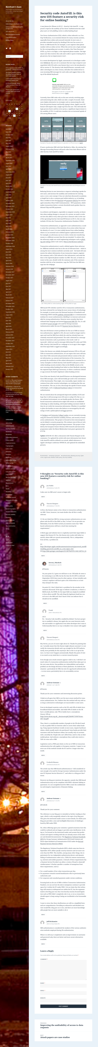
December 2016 (10, 303)
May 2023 (8, 152)
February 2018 (10, 266)
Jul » (19, 118)
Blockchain (9, 434)
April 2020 (8, 197)
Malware (8, 480)
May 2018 (8, 258)
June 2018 (8, 255)
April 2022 (8, 169)
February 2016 (10, 332)
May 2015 (8, 358)
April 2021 (8, 183)
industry (75, 200)
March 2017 (9, 295)
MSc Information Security (13, 34)
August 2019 (9, 215)
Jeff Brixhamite (52, 921)
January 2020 (9, 200)
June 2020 (8, 195)
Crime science (9, 440)
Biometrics (9, 431)
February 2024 (10, 149)
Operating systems (11, 497)
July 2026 (8, 129)
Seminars (8, 517)
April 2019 (8, 226)
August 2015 (9, 349)
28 (14, 115)
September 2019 (10, 212)
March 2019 (9, 229)
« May (9, 118)
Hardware (8, 457)
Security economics (11, 511)
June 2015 (8, 355)
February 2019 (10, 232)
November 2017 (10, 275)
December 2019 (10, 203)
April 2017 (8, 292)
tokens (70, 388)
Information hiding (11, 460)
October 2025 (9, 135)
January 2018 (9, 269)
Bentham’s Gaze (13, 7)
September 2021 (10, 172)
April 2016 (8, 326)
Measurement (9, 483)
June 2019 (8, 220)
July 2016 (8, 318)
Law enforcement (10, 471)
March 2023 (9, 157)
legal (64, 411)
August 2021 (9, 175)
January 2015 (9, 369)
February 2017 (10, 298)
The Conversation (10, 526)
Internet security (10, 469)
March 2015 (9, 363)
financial (60, 200)
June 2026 (8, 132)
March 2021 (9, 186)
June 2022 (8, 166)
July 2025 (8, 137)
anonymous (9, 386)
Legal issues (9, 474)
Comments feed (10, 545)
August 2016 (9, 315)
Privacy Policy (9, 40)
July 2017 (8, 283)
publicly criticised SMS (65, 315)
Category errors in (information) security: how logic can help (14, 394)
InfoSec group (9, 463)
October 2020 (9, 189)
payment (69, 200)
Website (42, 998)
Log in (7, 539)
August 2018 (9, 249)
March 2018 (9, 263)
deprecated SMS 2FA (70, 321)
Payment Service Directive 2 (71, 326)
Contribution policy (11, 37)
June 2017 (8, 286)
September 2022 (10, 160)
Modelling (8, 491)
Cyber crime (9, 449)
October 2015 (9, 343)
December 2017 (10, 272)
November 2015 (10, 340)
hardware (64, 388)
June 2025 (8, 140)
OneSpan (45, 415)
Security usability (10, 514)
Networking (9, 494)
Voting (7, 529)
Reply (43, 497)
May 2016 (8, 323)
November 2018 (10, 240)
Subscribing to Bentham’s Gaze (14, 24)
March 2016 (9, 329)
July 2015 (8, 352)
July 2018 (8, 252)
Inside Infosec (9, 466)
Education (8, 451)
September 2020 (10, 192)
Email (42, 990)
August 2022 (9, 163)
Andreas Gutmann (55, 455)
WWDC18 (47, 63)
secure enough (52, 324)
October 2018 (9, 243)
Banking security (10, 429)
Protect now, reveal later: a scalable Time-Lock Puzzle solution (13, 91)
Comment (44, 959)
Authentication (10, 426)
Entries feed (9, 542)
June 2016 (8, 320)
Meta (7, 486)
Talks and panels (10, 523)
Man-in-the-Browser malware (73, 242)
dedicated (57, 388)
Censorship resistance (12, 437)
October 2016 (9, 309)
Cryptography (9, 446)
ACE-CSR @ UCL (10, 31)
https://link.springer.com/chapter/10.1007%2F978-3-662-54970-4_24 (64, 551)
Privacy (8, 503)
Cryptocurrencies (10, 443)
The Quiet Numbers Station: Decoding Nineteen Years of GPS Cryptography (13, 74)
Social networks (10, 520)
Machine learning (10, 477)
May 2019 (8, 223)
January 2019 (9, 235)
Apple (66, 93)
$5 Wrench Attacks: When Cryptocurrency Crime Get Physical (13, 85)
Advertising (9, 423)
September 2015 (10, 346)
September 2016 (10, 312)
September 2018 (10, 246)
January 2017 (9, 300)
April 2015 (8, 360)
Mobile (8, 489)
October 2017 (9, 278)
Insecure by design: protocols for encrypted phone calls (14, 388)
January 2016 (9, 335)
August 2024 (9, 146)
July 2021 (8, 177)
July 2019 (8, 217)
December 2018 (10, 238)
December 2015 (10, 338)
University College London (59, 415)
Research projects (11, 509)
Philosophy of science (11, 500)
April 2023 (8, 155)
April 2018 (8, 260)
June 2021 (8, 180)
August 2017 (9, 280)
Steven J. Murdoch (11, 407)
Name (42, 983)
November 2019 (10, 206)
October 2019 (9, 209)
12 (9, 111)
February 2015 (10, 366)
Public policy (9, 506)
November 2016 (10, 306)
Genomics (8, 454)
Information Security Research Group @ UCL (14, 27)
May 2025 (8, 143)
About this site (10, 21)
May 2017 (8, 289)
